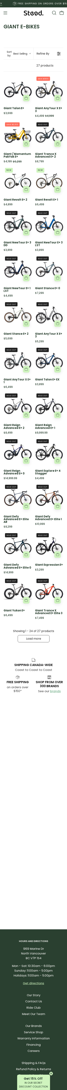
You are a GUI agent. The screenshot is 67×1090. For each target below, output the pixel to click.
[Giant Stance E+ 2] (18, 315)
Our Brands (33, 1026)
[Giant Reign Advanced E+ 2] (18, 406)
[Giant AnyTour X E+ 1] (18, 360)
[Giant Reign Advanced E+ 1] (49, 406)
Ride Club (33, 1007)
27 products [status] (44, 65)
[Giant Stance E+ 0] (49, 269)
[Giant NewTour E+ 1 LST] (18, 269)
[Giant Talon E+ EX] (49, 360)
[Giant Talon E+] (18, 89)
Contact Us (33, 1001)
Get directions (33, 983)
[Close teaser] (51, 1073)
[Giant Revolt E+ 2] (18, 180)
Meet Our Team (33, 1014)
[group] (33, 3)
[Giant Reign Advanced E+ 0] (18, 452)
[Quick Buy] (26, 98)
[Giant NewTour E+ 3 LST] (49, 223)
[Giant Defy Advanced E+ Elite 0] (18, 546)
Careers (34, 1051)
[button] (53, 12)
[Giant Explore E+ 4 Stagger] (49, 452)
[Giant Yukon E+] (18, 591)
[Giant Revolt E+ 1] (49, 180)
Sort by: (17, 53)
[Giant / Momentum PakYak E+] (18, 135)
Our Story (33, 995)
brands (55, 691)
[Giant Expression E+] (49, 546)
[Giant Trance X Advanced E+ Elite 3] (49, 591)
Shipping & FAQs (34, 1063)
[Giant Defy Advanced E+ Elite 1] (49, 497)
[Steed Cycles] (33, 13)
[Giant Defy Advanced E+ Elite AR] (18, 497)
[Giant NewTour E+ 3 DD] (18, 223)
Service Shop (33, 1032)
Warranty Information (33, 1038)
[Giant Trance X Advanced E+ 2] (49, 135)
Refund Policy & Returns (33, 1069)
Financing (33, 1044)
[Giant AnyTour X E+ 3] (49, 89)
